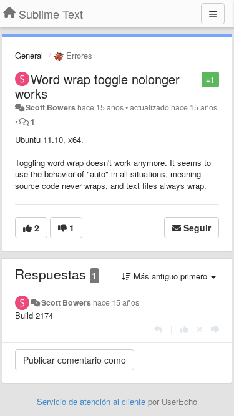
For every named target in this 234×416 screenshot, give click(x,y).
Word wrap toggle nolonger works (97, 86)
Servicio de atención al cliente (92, 401)
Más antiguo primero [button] (170, 276)
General (29, 55)
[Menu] (213, 13)
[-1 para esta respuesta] (215, 329)
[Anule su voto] (200, 329)
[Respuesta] (158, 329)
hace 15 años (116, 302)
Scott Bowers (51, 107)
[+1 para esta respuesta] (184, 329)
